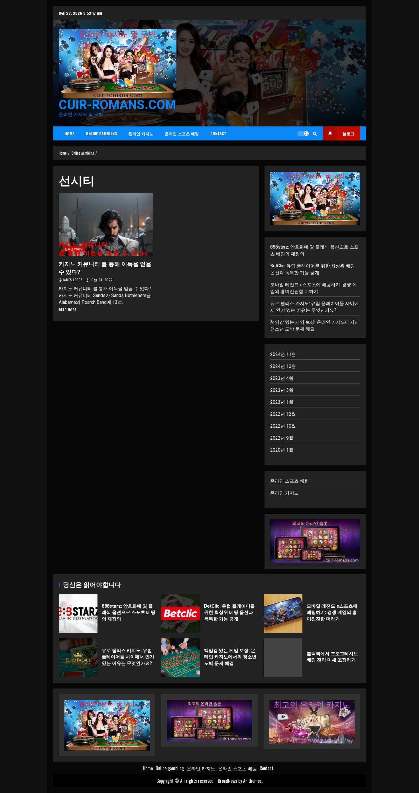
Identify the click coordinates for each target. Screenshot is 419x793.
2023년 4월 (281, 378)
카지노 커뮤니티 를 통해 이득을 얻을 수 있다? (106, 224)
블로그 (349, 133)
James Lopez (73, 279)
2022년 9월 (281, 438)
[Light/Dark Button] (303, 133)
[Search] (315, 133)
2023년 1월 (281, 402)
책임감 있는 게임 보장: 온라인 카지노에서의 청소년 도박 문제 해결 (180, 657)
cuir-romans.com (117, 104)
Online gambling (101, 133)
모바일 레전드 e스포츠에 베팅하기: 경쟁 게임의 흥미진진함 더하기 (283, 613)
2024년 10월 (283, 366)
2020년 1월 (281, 450)
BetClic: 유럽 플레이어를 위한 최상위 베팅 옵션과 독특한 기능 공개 (180, 613)
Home (69, 133)
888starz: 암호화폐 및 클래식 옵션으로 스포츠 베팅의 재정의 (78, 613)
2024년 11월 (283, 354)
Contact (218, 133)
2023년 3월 (281, 390)
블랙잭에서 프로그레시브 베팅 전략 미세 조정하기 (283, 657)
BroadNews (227, 780)
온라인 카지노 (140, 133)
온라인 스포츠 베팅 (182, 133)
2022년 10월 (283, 426)
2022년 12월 (283, 414)
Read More (67, 309)
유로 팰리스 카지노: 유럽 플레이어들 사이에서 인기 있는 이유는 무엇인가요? (78, 657)
